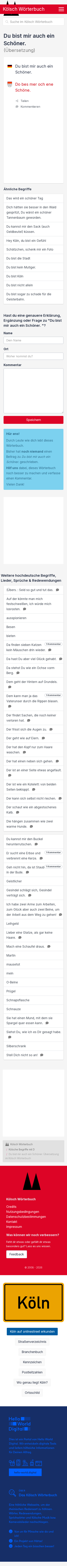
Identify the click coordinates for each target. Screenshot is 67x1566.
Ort (6, 349)
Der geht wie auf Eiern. (23, 738)
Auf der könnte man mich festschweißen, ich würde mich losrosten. (28, 604)
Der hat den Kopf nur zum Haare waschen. (29, 749)
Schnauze (13, 1009)
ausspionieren (16, 618)
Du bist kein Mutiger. (21, 267)
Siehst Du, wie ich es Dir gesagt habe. (33, 1032)
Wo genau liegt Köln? (32, 1382)
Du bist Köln (14, 276)
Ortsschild (32, 1393)
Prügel (11, 991)
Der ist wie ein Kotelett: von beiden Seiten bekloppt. (31, 787)
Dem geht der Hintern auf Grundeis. (31, 682)
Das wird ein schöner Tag (24, 198)
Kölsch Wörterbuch (23, 9)
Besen (10, 627)
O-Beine (12, 982)
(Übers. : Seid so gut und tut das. (30, 590)
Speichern (33, 420)
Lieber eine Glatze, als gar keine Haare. (29, 935)
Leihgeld (12, 923)
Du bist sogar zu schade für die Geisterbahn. (28, 296)
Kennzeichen (32, 1362)
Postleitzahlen (32, 1372)
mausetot (13, 964)
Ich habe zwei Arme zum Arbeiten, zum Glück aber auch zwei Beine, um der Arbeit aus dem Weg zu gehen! (32, 909)
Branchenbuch (32, 1352)
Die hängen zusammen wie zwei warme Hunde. (29, 824)
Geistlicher (14, 881)
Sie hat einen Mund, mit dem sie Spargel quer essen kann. (29, 1020)
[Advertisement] (33, 148)
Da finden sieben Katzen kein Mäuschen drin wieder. (33, 647)
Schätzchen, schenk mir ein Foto (29, 249)
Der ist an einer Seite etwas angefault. (33, 770)
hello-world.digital (25, 1472)
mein (9, 973)
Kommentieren (30, 106)
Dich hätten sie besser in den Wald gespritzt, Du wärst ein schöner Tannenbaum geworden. (31, 212)
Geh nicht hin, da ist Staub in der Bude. (33, 869)
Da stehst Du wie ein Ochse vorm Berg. (30, 670)
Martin (11, 955)
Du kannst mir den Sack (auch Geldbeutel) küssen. (28, 229)
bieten (10, 636)
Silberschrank (16, 1046)
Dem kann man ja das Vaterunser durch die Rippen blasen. (33, 698)
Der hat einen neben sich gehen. (30, 761)
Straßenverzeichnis (32, 1342)
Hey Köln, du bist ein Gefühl (26, 240)
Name (8, 333)
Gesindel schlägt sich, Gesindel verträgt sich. (29, 892)
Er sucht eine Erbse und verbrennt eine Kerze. (33, 855)
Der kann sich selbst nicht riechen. (31, 798)
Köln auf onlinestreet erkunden (32, 1331)
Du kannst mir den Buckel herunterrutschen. (24, 841)
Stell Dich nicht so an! (22, 1055)
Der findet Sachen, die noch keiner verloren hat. (31, 718)
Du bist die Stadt (18, 258)
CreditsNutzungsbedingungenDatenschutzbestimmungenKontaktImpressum (26, 1217)
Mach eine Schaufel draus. (26, 946)
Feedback (16, 1254)
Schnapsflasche (17, 1000)
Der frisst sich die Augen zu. (27, 729)
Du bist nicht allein (19, 285)
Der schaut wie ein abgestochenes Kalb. (31, 809)
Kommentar (12, 365)
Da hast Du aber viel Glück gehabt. (31, 659)
